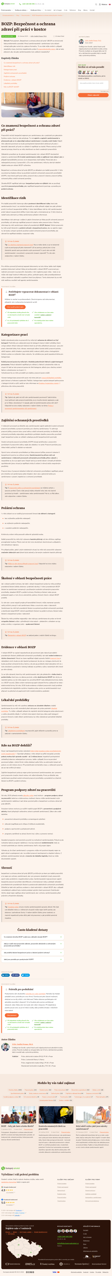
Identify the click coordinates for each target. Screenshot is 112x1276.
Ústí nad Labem (25, 1232)
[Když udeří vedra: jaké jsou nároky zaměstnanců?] (93, 1114)
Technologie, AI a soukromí (83, 1097)
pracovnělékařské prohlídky (51, 378)
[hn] (99, 1264)
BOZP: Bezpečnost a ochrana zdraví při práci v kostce (47, 15)
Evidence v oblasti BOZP (12, 80)
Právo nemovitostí (61, 1090)
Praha (8, 1232)
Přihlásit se (104, 4)
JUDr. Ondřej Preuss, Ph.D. (39, 36)
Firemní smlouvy (90, 1191)
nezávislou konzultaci (8, 1182)
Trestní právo (65, 1097)
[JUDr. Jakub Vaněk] (88, 72)
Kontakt (92, 10)
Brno (15, 1232)
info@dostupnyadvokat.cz (68, 1243)
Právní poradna (61, 1184)
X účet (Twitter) (20, 1213)
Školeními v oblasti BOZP (17, 635)
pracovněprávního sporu (46, 49)
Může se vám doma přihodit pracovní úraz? (23, 564)
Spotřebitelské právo (18, 1093)
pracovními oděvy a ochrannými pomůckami (24, 488)
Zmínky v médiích (65, 1100)
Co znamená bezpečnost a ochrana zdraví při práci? (22, 63)
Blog (79, 10)
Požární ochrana (9, 76)
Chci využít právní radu (15, 307)
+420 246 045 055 (28, 4)
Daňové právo (57, 1093)
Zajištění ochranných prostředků (15, 73)
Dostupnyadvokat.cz (8, 15)
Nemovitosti (61, 1191)
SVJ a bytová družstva (31, 1097)
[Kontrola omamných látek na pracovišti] (56, 1114)
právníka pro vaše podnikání (35, 994)
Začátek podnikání (90, 1194)
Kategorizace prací (10, 70)
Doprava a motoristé (93, 1093)
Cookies (92, 1272)
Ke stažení (48, 10)
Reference (73, 10)
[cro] (47, 1264)
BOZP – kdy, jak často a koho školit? (17, 1126)
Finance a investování (49, 1097)
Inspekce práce (13, 907)
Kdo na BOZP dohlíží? (11, 87)
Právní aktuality (102, 1097)
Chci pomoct (11, 1015)
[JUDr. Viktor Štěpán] (96, 72)
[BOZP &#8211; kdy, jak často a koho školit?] (18, 1114)
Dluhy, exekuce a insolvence (38, 1093)
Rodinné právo (45, 1090)
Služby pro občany (20, 10)
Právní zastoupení (62, 1187)
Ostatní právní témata (47, 1100)
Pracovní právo (26, 15)
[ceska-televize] (13, 1264)
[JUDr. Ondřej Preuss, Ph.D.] (80, 72)
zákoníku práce (28, 795)
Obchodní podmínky (76, 1272)
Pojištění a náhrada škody (74, 1093)
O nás (65, 10)
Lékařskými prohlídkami (16, 731)
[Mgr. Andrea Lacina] (92, 72)
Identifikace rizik (9, 66)
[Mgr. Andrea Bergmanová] (84, 72)
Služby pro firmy (36, 10)
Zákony (85, 10)
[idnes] (30, 1264)
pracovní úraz (55, 658)
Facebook (19, 1210)
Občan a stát (97, 1090)
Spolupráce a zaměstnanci (93, 1197)
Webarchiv (105, 1272)
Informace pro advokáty (90, 1251)
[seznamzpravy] (82, 1264)
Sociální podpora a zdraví (12, 1097)
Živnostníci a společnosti (80, 1090)
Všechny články (15, 1090)
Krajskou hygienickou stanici (49, 383)
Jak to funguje (57, 10)
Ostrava (11, 1234)
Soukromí (85, 1272)
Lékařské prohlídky (10, 83)
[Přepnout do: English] (110, 4)
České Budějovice (40, 1232)
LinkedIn (17, 1215)
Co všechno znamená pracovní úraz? (20, 245)
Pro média (98, 1272)
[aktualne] (64, 1264)
